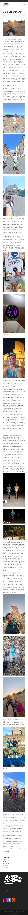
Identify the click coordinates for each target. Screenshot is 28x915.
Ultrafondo (5, 867)
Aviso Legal (6, 890)
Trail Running (6, 865)
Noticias (4, 859)
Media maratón (6, 863)
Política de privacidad (8, 892)
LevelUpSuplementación (8, 838)
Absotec (7, 841)
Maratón (5, 861)
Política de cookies (8, 894)
